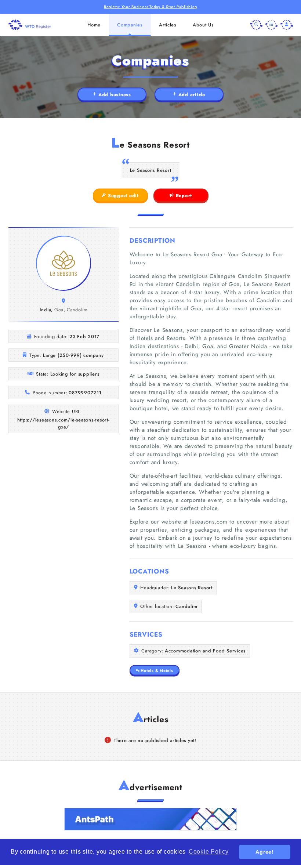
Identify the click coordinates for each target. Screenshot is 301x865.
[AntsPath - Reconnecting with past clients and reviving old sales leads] (150, 819)
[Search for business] (256, 25)
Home (94, 24)
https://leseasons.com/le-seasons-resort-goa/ (63, 423)
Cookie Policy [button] (209, 851)
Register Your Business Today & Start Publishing (150, 7)
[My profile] (286, 25)
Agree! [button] (264, 852)
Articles (167, 24)
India (45, 309)
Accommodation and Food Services (205, 650)
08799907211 (85, 392)
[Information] (271, 25)
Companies (129, 24)
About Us (203, 24)
